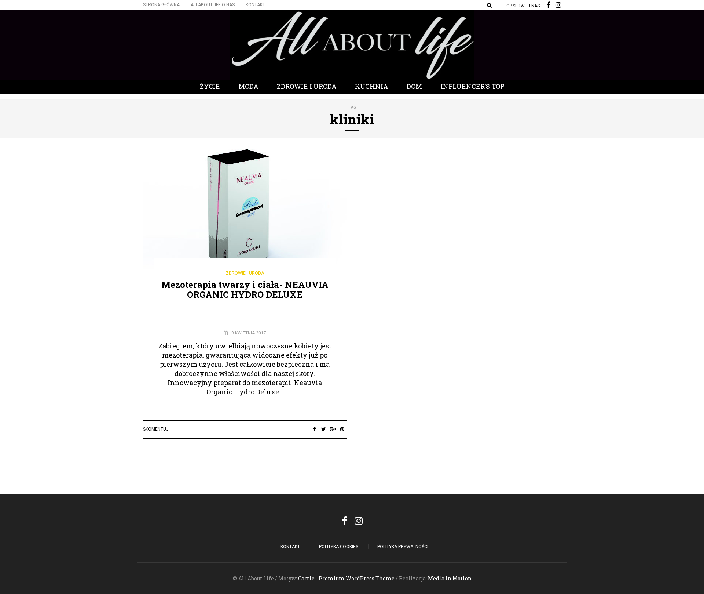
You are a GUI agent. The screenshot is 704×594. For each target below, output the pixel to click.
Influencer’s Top (472, 86)
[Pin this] (341, 429)
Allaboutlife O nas (213, 4)
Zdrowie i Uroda (307, 86)
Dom (414, 86)
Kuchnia (371, 86)
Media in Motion (450, 578)
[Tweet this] (323, 429)
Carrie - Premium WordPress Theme (346, 578)
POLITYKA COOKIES (338, 546)
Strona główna (161, 4)
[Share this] (314, 429)
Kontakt (255, 4)
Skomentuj (156, 429)
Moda (248, 86)
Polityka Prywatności (402, 546)
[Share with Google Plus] (332, 429)
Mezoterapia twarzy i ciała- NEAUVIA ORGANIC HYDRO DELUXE (245, 289)
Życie (210, 86)
